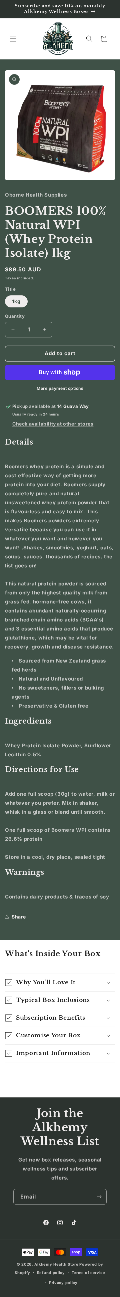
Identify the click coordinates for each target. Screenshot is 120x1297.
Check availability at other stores (52, 424)
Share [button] (19, 917)
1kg (16, 301)
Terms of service (88, 1272)
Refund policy (51, 1272)
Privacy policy (63, 1282)
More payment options (60, 388)
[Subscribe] (99, 1197)
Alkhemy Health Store (56, 1264)
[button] (13, 38)
